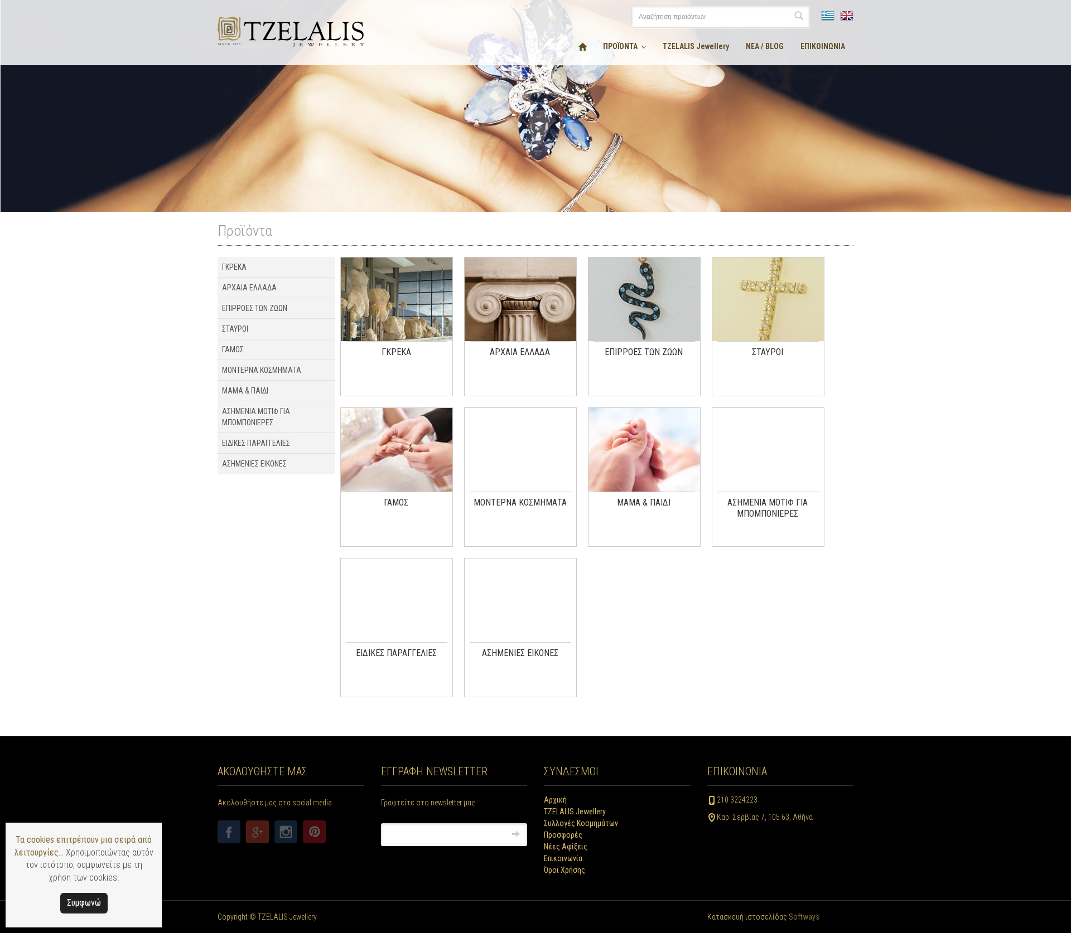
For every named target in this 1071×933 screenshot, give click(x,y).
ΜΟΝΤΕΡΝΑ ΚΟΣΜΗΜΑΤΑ (261, 370)
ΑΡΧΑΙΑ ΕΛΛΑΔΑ (249, 287)
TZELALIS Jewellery (696, 46)
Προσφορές (563, 834)
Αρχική (555, 799)
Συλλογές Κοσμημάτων (581, 823)
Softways (804, 916)
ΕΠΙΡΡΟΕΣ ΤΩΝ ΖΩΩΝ (254, 308)
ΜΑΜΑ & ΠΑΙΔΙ (245, 390)
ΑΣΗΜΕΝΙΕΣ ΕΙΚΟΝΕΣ (254, 463)
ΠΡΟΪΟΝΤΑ (620, 46)
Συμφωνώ (84, 902)
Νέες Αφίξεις (565, 846)
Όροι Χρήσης (564, 870)
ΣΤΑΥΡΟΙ (235, 328)
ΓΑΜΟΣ (233, 349)
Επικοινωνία (563, 858)
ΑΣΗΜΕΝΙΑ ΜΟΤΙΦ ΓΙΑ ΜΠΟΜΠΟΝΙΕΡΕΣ (256, 417)
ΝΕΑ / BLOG (765, 46)
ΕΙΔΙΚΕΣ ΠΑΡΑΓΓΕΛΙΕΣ (256, 443)
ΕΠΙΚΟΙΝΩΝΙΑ (822, 46)
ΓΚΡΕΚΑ (234, 267)
